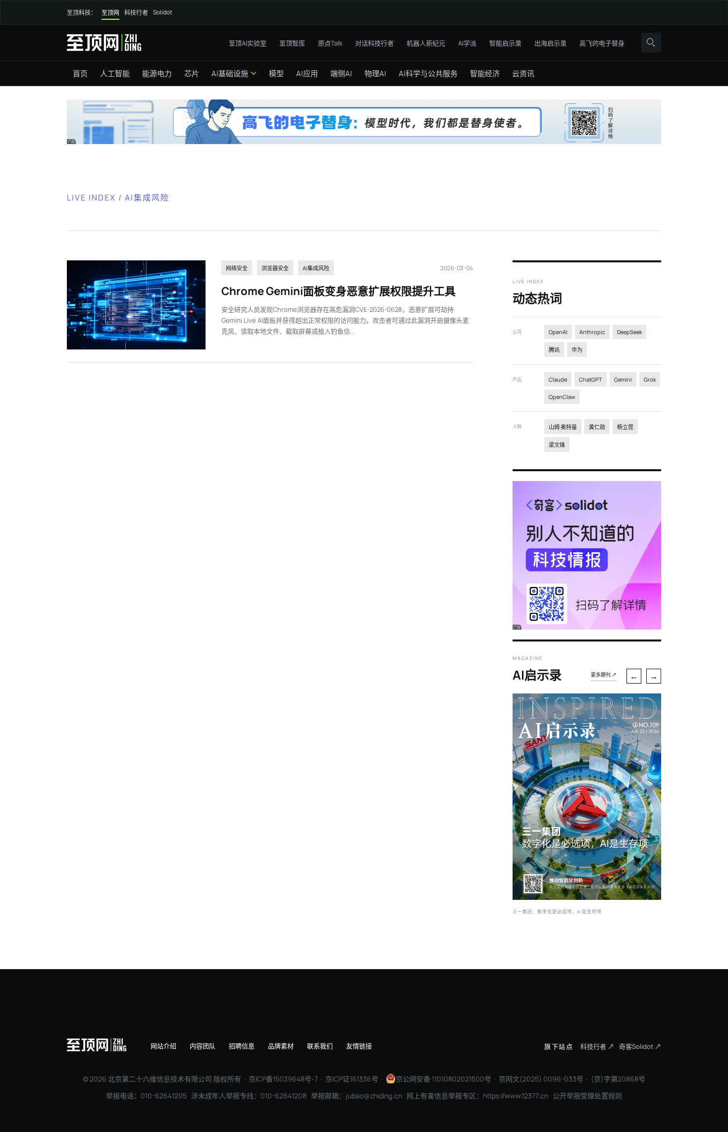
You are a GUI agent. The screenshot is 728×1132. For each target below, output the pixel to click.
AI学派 (467, 43)
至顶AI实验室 (247, 43)
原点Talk (330, 43)
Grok (650, 379)
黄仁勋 (597, 427)
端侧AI (341, 73)
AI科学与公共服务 (428, 73)
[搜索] (651, 42)
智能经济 (485, 73)
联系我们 (320, 1045)
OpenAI (558, 332)
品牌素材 (281, 1045)
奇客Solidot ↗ (640, 1046)
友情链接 (359, 1045)
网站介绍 (163, 1045)
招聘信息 (242, 1045)
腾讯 (554, 349)
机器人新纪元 (426, 43)
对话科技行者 (374, 43)
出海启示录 (550, 43)
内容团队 (202, 1045)
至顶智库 (292, 43)
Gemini (623, 379)
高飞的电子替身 (601, 43)
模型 (276, 73)
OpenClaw (562, 396)
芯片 (191, 73)
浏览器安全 (275, 268)
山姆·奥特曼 (563, 427)
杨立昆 (625, 427)
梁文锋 (557, 444)
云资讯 (523, 73)
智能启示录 (505, 43)
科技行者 (136, 12)
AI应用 (307, 73)
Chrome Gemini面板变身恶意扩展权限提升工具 (338, 291)
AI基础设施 (229, 73)
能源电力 (157, 73)
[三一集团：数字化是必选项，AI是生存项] (587, 896)
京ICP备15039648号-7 (283, 1078)
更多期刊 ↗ (604, 674)
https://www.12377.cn (515, 1095)
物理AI (375, 73)
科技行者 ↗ (597, 1046)
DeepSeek (629, 332)
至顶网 (110, 12)
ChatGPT (590, 379)
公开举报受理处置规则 (587, 1095)
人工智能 (115, 73)
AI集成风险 (316, 268)
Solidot (162, 12)
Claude (558, 379)
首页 (80, 73)
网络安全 (237, 268)
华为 (577, 349)
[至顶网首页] (104, 42)
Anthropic (592, 332)
